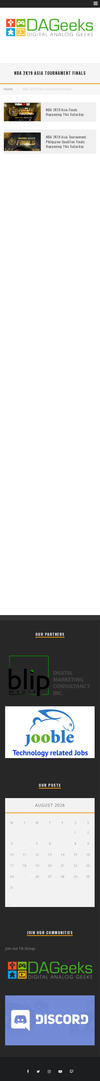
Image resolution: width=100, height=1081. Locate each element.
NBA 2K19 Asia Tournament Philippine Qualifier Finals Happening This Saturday (66, 141)
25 (24, 876)
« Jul (8, 904)
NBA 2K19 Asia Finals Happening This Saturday (65, 112)
